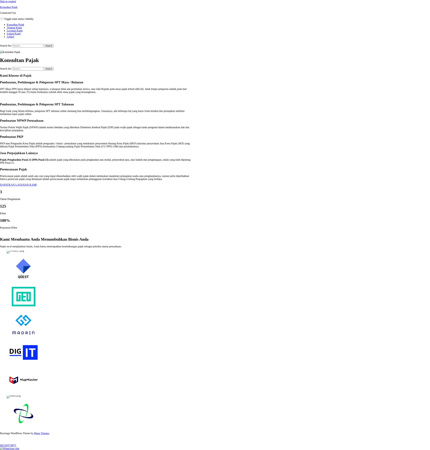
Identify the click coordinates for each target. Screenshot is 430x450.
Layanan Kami (15, 30)
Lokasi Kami (13, 33)
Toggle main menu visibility (19, 18)
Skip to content (8, 1)
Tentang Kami (14, 27)
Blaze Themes (41, 433)
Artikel (10, 36)
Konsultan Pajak (8, 7)
